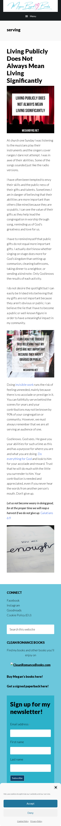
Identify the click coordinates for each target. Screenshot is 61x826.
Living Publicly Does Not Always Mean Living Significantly (27, 65)
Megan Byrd (30, 6)
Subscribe (17, 778)
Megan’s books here (27, 676)
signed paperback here (31, 686)
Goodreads (14, 610)
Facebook (13, 600)
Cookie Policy (23, 821)
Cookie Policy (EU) (19, 615)
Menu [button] (33, 16)
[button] (55, 787)
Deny (30, 812)
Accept (30, 803)
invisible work (24, 384)
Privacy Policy (36, 821)
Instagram (13, 605)
